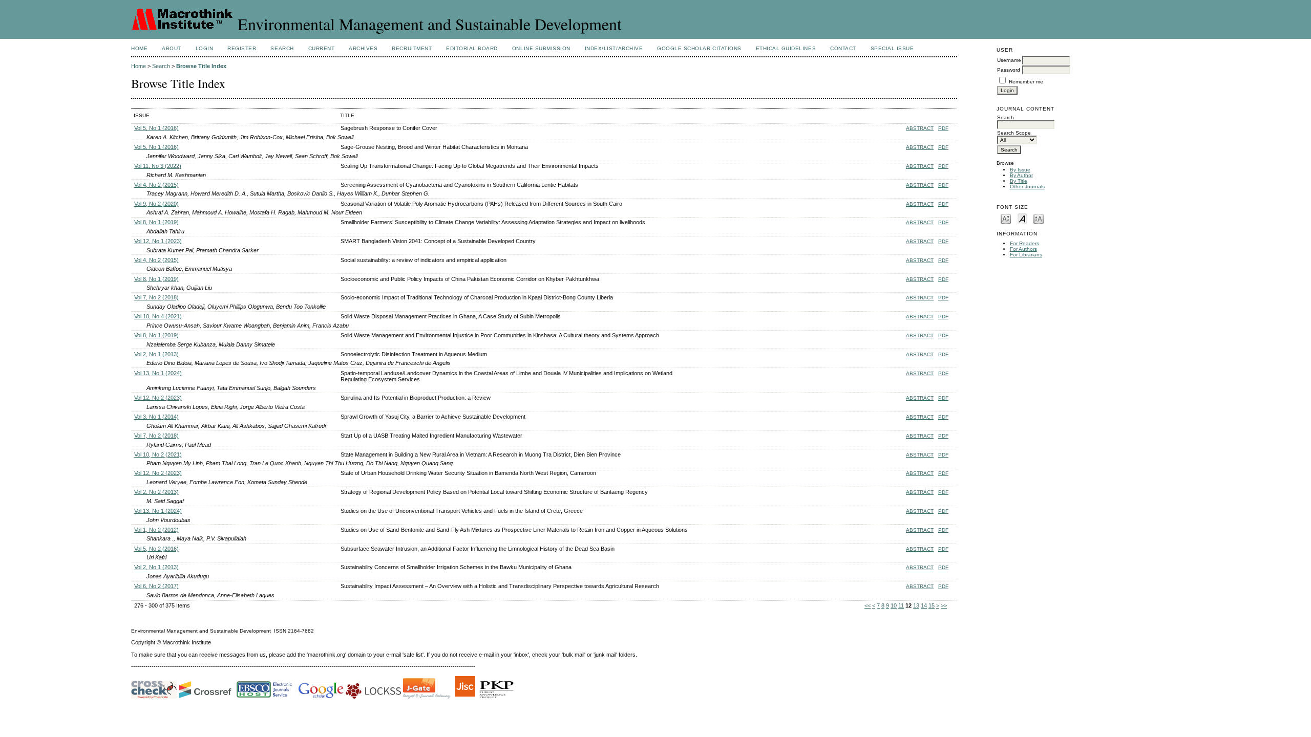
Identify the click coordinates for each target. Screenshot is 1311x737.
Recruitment (412, 48)
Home (139, 48)
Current (321, 48)
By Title (1018, 181)
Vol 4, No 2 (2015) (156, 185)
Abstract (920, 128)
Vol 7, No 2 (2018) (156, 297)
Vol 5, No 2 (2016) (156, 549)
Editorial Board (472, 48)
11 (901, 605)
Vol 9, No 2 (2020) (156, 204)
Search (281, 48)
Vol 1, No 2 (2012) (156, 530)
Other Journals (1027, 186)
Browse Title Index (201, 66)
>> (944, 605)
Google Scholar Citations (699, 48)
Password (1008, 70)
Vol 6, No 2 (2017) (156, 586)
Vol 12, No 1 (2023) (158, 241)
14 (924, 605)
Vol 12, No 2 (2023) (158, 398)
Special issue (892, 48)
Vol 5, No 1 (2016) (156, 128)
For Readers (1024, 243)
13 (916, 605)
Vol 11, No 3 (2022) (157, 166)
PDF (943, 128)
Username (1009, 60)
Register (241, 48)
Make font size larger (1038, 218)
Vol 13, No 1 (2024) (158, 373)
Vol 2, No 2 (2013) (156, 492)
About (171, 48)
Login (205, 48)
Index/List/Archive (614, 48)
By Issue (1020, 169)
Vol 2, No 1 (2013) (156, 354)
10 (894, 605)
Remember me (1026, 81)
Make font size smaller (1006, 218)
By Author (1021, 175)
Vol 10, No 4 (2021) (158, 316)
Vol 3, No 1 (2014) (156, 417)
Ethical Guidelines (786, 48)
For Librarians (1026, 254)
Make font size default (1022, 218)
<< (867, 605)
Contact (843, 48)
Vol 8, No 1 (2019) (156, 222)
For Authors (1023, 249)
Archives (363, 48)
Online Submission (541, 48)
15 (931, 605)
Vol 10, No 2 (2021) (158, 454)
